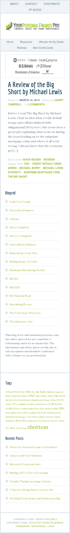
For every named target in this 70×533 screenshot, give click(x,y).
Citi (62, 399)
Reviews (49, 159)
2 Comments (36, 104)
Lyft (43, 412)
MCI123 (14, 278)
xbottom (37, 427)
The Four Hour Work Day (25, 313)
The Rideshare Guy (21, 321)
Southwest (32, 420)
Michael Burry (29, 168)
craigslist (22, 404)
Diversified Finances (22, 210)
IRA (20, 413)
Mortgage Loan (23, 416)
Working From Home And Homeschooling (35, 498)
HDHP (55, 408)
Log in (50, 526)
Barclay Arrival (12, 400)
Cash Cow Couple (20, 201)
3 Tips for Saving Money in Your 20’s (31, 489)
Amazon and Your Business (26, 455)
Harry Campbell (19, 227)
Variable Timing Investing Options (30, 481)
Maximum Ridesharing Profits (27, 270)
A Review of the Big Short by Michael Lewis (35, 88)
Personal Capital (52, 417)
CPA (14, 404)
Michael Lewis (53, 168)
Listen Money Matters (23, 244)
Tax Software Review (48, 420)
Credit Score (12, 408)
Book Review (32, 159)
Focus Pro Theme (39, 522)
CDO (26, 163)
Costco (8, 404)
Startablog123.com (20, 304)
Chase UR (54, 400)
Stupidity (14, 172)
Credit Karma (54, 404)
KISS (24, 412)
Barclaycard (25, 400)
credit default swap (47, 163)
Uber (12, 428)
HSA (61, 408)
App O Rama (41, 396)
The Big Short (18, 176)
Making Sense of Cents (23, 261)
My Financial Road (20, 295)
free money (46, 408)
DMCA (53, 519)
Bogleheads (37, 400)
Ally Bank (40, 391)
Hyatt (7, 413)
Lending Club (34, 412)
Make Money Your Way (23, 253)
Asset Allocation (57, 395)
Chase (46, 400)
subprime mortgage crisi (42, 172)
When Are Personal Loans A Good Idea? (34, 447)
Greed (12, 168)
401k (28, 391)
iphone (14, 412)
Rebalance (10, 420)
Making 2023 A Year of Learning (29, 472)
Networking (38, 416)
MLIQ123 (15, 287)
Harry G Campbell (20, 236)
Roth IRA (21, 420)
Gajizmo (14, 219)
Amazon (50, 391)
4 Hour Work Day (15, 391)
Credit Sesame (27, 408)
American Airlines (19, 396)
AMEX (31, 395)
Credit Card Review (36, 404)
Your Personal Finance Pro (36, 26)
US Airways (21, 428)
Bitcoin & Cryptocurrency (25, 464)
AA (33, 391)
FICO (36, 408)
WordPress (38, 526)
